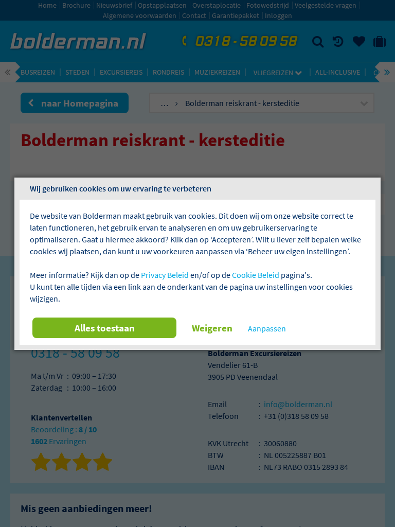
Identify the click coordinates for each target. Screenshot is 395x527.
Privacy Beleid (165, 275)
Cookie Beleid (255, 275)
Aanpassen (267, 328)
